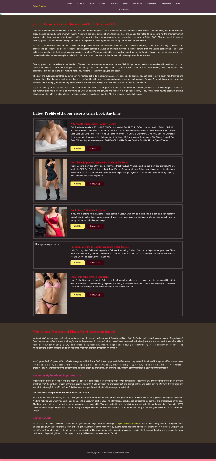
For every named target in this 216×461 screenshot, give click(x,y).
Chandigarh (123, 9)
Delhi (125, 3)
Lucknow (80, 3)
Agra (92, 3)
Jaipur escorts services (127, 423)
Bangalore (137, 3)
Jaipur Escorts (39, 6)
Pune (178, 3)
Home (70, 3)
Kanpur (102, 3)
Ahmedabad (166, 3)
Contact (93, 148)
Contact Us (95, 184)
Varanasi (114, 3)
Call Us (77, 148)
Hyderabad (152, 3)
